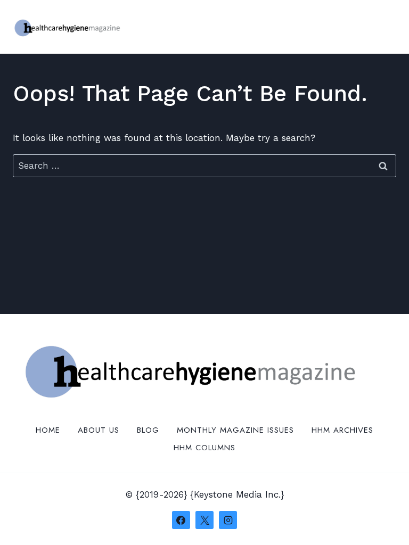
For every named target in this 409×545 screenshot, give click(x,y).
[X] (204, 520)
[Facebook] (181, 520)
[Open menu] (386, 26)
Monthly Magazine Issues (235, 430)
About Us (98, 430)
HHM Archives (342, 430)
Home (48, 430)
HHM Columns (204, 447)
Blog (148, 430)
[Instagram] (228, 520)
